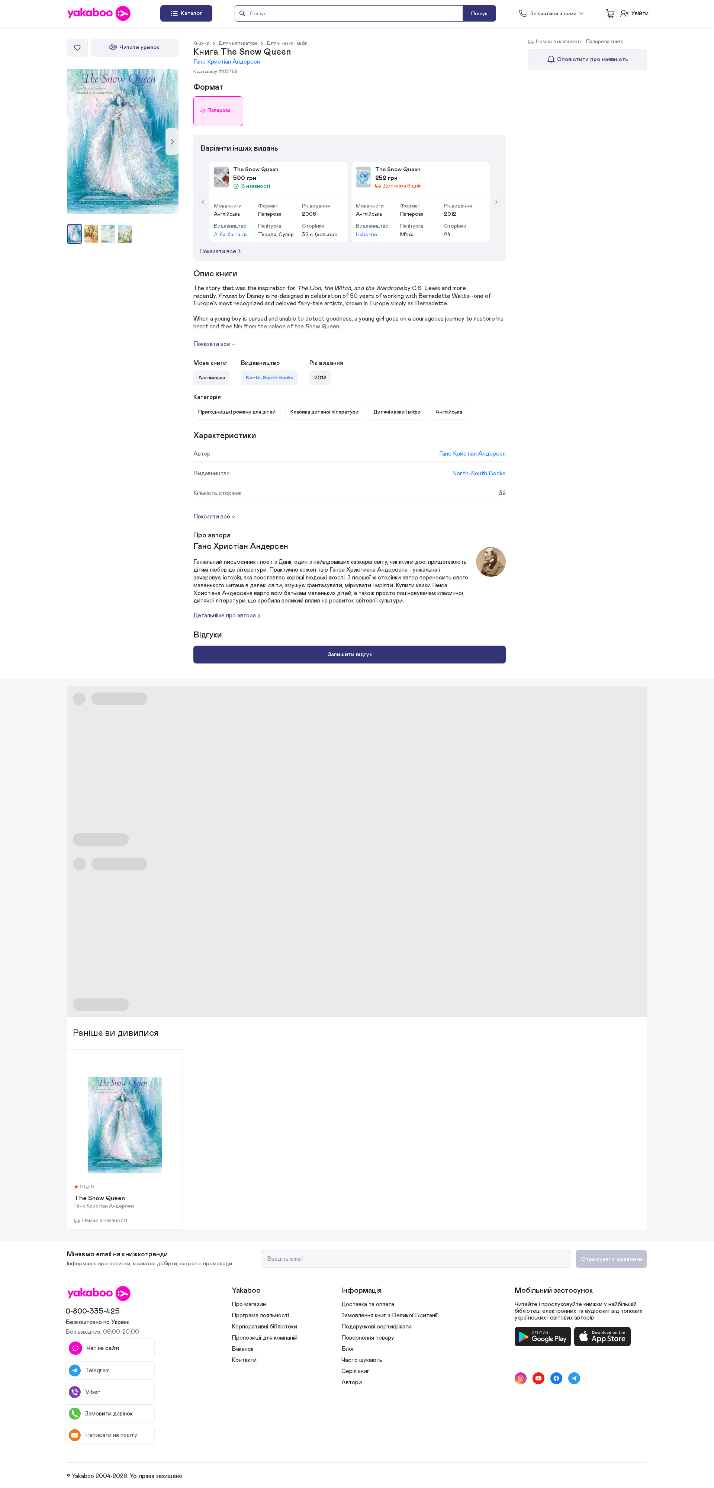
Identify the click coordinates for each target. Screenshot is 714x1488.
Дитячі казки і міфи (287, 43)
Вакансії (243, 1349)
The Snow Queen (99, 1199)
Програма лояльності (260, 1315)
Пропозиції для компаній (265, 1338)
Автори (351, 1382)
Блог (347, 1349)
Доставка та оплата (367, 1304)
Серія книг (355, 1371)
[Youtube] (538, 1378)
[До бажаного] (77, 48)
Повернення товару (367, 1338)
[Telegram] (574, 1378)
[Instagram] (521, 1378)
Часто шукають (361, 1360)
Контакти (244, 1360)
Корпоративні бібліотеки (264, 1327)
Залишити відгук (350, 654)
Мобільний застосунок (554, 1290)
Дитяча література (237, 43)
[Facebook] (556, 1378)
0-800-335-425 (92, 1311)
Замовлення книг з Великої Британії (389, 1315)
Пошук (479, 13)
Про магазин (249, 1304)
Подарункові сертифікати (376, 1327)
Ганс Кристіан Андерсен (226, 62)
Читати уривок (139, 47)
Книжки (201, 43)
